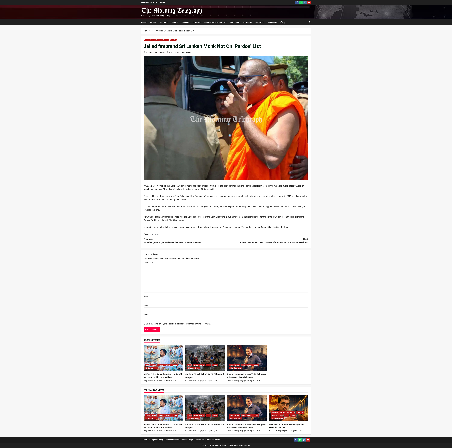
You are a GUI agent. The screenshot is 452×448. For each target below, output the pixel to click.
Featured (235, 22)
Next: (274, 241)
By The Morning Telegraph (155, 52)
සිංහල (282, 22)
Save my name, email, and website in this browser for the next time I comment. (178, 324)
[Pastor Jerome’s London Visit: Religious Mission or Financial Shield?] (247, 358)
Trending (272, 22)
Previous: (172, 241)
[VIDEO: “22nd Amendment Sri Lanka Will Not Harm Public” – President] (163, 358)
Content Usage (187, 440)
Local (153, 22)
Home (144, 22)
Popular (165, 40)
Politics (164, 22)
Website (147, 315)
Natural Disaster (199, 365)
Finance (197, 22)
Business (259, 22)
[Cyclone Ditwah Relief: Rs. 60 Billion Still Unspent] (205, 358)
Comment (148, 262)
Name (147, 296)
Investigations (234, 365)
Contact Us (199, 440)
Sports (185, 22)
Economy (300, 412)
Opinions (247, 22)
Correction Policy (213, 440)
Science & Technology (215, 22)
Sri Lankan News (151, 368)
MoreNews (233, 445)
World (175, 22)
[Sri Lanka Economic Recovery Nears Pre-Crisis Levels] (288, 408)
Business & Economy (287, 412)
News (152, 40)
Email (146, 305)
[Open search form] (310, 22)
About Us (146, 440)
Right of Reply (157, 440)
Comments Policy (172, 440)
